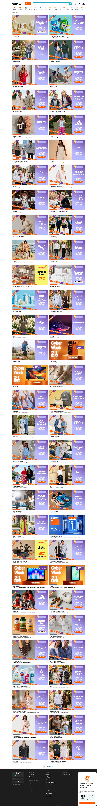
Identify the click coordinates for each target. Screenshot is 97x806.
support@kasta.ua (32, 792)
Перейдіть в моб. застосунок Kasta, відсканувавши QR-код (90, 797)
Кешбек (47, 779)
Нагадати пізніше (87, 803)
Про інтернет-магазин (33, 776)
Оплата (47, 787)
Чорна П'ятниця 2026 (68, 774)
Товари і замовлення (49, 776)
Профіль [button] (74, 4)
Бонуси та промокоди (50, 784)
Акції (46, 785)
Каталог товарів (17, 784)
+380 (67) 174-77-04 (32, 787)
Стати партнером (18, 778)
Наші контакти (31, 774)
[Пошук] (70, 3)
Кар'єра (30, 777)
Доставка (47, 788)
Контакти (47, 791)
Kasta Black (48, 777)
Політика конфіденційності (50, 795)
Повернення (48, 790)
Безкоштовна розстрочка (50, 782)
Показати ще (50, 766)
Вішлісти (79, 4)
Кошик (83, 4)
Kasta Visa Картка (49, 780)
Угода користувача (49, 793)
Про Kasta (47, 774)
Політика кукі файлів (49, 796)
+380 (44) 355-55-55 (32, 785)
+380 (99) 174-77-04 (32, 790)
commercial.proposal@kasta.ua (34, 793)
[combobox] (50, 3)
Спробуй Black (17, 781)
